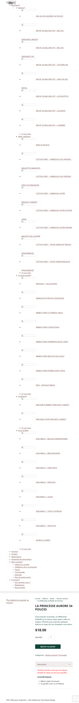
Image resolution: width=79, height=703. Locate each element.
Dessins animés (62, 599)
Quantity (38, 637)
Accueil (37, 599)
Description (41, 664)
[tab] (54, 664)
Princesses (62, 655)
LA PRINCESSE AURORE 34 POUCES (50, 601)
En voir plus (26, 134)
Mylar (52, 599)
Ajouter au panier (47, 646)
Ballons (45, 599)
